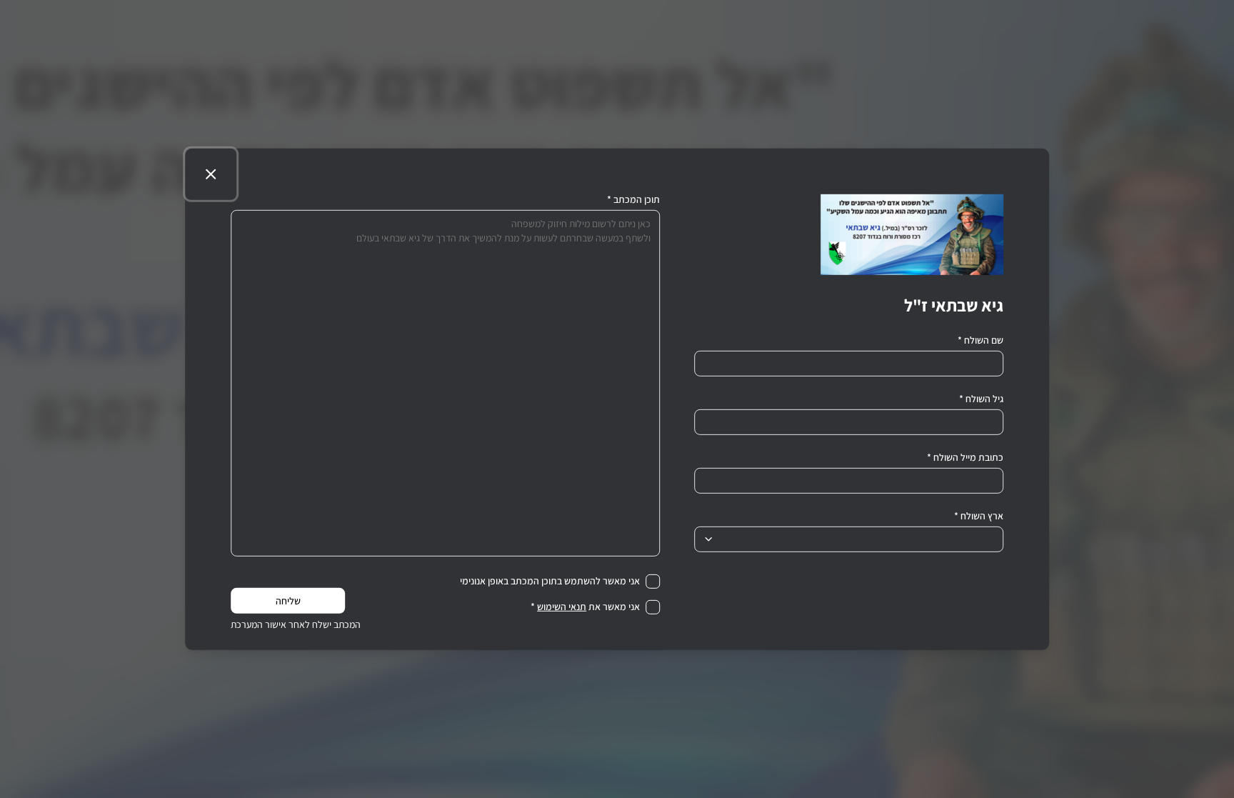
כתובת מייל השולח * (965, 457)
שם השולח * (980, 339)
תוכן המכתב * (633, 199)
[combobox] (848, 539)
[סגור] (210, 173)
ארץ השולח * (978, 515)
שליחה (288, 600)
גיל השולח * (981, 398)
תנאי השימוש (561, 606)
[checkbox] (653, 581)
